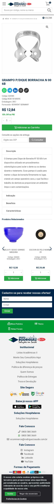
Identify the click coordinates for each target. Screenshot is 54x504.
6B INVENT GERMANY (20, 105)
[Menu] (4, 4)
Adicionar (14, 278)
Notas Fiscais (16, 329)
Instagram (28, 450)
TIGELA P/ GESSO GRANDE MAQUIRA (13, 251)
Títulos (40, 324)
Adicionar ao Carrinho (28, 127)
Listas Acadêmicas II (27, 352)
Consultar (38, 140)
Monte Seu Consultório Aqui (27, 357)
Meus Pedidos (16, 324)
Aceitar (10, 494)
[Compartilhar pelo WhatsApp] (4, 90)
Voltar (48, 18)
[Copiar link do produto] (26, 90)
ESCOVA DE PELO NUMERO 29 (40, 251)
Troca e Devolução (27, 381)
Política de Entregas (27, 376)
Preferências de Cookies (16, 499)
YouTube (28, 461)
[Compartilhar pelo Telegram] (9, 90)
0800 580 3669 (28, 435)
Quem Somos (27, 372)
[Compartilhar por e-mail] (20, 90)
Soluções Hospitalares (27, 362)
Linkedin (28, 458)
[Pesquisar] (49, 10)
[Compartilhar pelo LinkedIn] (15, 90)
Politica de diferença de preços (27, 367)
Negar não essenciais (29, 494)
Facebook (28, 454)
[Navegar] (3, 248)
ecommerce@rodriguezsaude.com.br (28, 439)
